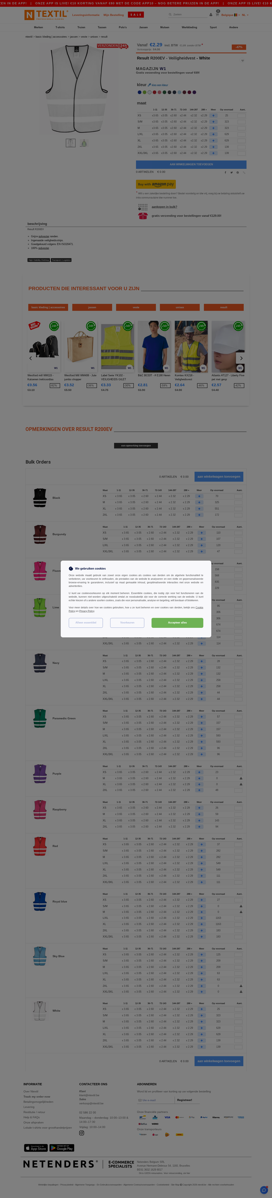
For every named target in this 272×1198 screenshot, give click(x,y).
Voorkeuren (127, 622)
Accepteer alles (177, 622)
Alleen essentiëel (85, 622)
